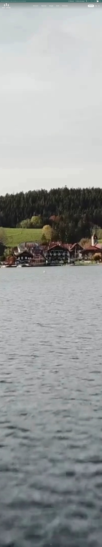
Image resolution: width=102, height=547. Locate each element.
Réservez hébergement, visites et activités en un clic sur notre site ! (13, 1)
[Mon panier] (96, 6)
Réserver (91, 5)
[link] (97, 1)
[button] (96, 6)
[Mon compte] (99, 6)
